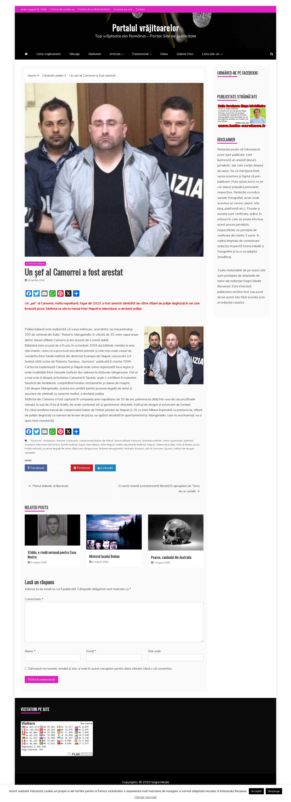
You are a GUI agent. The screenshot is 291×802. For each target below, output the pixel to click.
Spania (168, 448)
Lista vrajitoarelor (48, 54)
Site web (154, 651)
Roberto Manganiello (111, 448)
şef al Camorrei (154, 448)
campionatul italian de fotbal (96, 440)
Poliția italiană (33, 448)
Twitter (60, 468)
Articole (115, 54)
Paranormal (140, 54)
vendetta (30, 452)
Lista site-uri (210, 54)
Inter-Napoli (108, 444)
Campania (72, 440)
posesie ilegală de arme (56, 448)
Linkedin (106, 468)
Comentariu (34, 599)
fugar (82, 444)
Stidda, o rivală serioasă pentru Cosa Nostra (52, 554)
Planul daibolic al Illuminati (50, 486)
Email (91, 651)
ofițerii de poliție (165, 444)
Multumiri (94, 54)
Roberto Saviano (134, 448)
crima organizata (173, 440)
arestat (60, 440)
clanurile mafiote (152, 440)
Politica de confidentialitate (94, 9)
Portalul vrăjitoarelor (145, 27)
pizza (196, 444)
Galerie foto (185, 54)
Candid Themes (187, 787)
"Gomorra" (36, 440)
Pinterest (83, 468)
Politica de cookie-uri (62, 9)
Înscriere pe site (123, 9)
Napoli (151, 444)
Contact (140, 9)
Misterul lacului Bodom (104, 556)
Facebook (36, 468)
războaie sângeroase (85, 448)
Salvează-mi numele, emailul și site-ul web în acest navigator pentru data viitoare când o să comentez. (100, 668)
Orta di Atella (184, 444)
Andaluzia (49, 440)
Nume (30, 651)
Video (164, 54)
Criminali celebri (35, 263)
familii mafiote (69, 444)
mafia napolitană (126, 444)
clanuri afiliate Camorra (127, 440)
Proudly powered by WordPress (115, 787)
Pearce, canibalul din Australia (171, 557)
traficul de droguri (184, 448)
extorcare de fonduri (48, 444)
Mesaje (74, 54)
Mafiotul (141, 444)
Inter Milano (93, 444)
